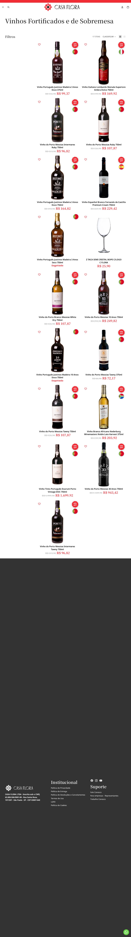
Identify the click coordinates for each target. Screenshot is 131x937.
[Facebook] (91, 780)
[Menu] (3, 7)
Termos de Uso (57, 798)
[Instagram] (96, 780)
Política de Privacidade (60, 788)
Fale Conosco (95, 792)
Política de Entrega (59, 791)
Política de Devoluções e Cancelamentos (68, 795)
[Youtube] (100, 780)
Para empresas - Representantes (104, 795)
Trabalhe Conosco (98, 799)
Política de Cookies (59, 805)
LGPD (53, 802)
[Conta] (122, 7)
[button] (109, 36)
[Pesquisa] (8, 7)
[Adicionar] (75, 80)
